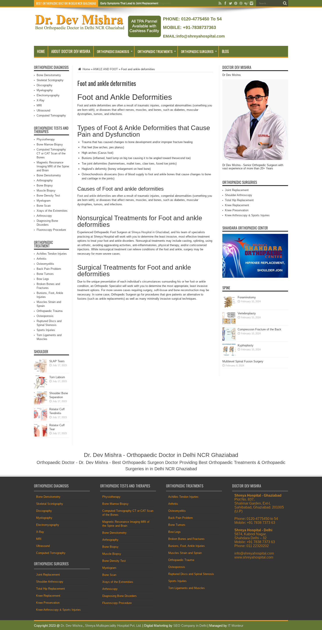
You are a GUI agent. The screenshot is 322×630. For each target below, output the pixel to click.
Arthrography (45, 180)
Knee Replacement (237, 205)
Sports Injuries (46, 330)
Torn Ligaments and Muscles (186, 588)
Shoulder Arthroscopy (238, 195)
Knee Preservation (236, 210)
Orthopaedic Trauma (49, 311)
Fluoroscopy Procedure (51, 229)
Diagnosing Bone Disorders (119, 596)
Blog (225, 51)
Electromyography (48, 95)
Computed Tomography (51, 115)
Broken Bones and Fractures (186, 539)
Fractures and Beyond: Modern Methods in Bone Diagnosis (135, 3)
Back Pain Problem (49, 268)
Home (41, 51)
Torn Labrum (57, 377)
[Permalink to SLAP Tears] (40, 371)
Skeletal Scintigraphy (50, 80)
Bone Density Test (48, 195)
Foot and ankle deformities (94, 195)
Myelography (45, 90)
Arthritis (41, 258)
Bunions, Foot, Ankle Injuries (186, 546)
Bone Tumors (45, 274)
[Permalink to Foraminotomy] (228, 307)
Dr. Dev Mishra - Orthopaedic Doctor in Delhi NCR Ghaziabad (161, 455)
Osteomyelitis (45, 263)
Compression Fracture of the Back (259, 329)
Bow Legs (43, 279)
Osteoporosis (45, 316)
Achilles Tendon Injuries (52, 253)
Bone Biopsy (45, 185)
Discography (44, 85)
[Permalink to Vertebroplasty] (228, 323)
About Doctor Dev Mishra (70, 51)
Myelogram (44, 200)
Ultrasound (43, 110)
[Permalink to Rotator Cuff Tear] (40, 435)
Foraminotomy (247, 297)
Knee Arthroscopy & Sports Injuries (247, 215)
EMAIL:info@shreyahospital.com (194, 36)
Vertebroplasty (247, 313)
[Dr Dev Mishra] (80, 28)
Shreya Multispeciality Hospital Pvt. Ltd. (113, 625)
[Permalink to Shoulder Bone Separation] (40, 403)
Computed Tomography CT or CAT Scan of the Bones (51, 153)
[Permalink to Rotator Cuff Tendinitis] (40, 419)
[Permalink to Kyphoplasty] (228, 355)
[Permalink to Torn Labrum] (40, 387)
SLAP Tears (57, 361)
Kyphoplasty (245, 345)
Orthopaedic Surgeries (197, 51)
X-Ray (40, 100)
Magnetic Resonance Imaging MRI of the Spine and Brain (53, 166)
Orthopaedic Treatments (155, 51)
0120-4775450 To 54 (201, 18)
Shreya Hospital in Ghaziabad (150, 232)
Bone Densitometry (49, 75)
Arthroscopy (44, 215)
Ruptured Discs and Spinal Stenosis (191, 574)
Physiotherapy (46, 139)
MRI (39, 105)
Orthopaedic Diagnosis (113, 51)
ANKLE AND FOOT (105, 69)
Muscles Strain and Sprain (185, 553)
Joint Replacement (237, 190)
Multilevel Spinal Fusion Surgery (242, 361)
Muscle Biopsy (46, 190)
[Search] (284, 3)
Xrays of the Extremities (52, 210)
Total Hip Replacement (239, 200)
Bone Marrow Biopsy (50, 144)
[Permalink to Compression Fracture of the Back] (228, 339)
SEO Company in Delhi (190, 625)
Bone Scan (44, 205)
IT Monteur (235, 625)
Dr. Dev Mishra (71, 625)
